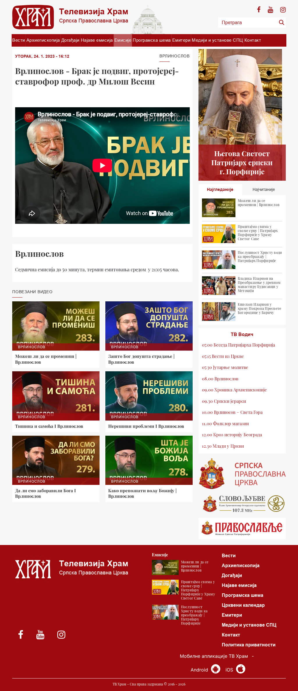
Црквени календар (243, 605)
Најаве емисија (97, 40)
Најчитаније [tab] (264, 189)
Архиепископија (43, 40)
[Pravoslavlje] (242, 528)
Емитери (181, 40)
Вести (18, 40)
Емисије (123, 40)
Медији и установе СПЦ (217, 40)
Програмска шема (152, 40)
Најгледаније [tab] (220, 189)
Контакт (252, 40)
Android (200, 670)
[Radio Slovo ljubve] (242, 503)
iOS (230, 670)
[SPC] (242, 473)
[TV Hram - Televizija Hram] (70, 17)
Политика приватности (249, 645)
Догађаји (70, 40)
